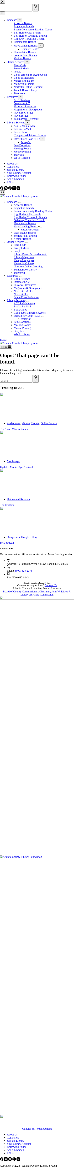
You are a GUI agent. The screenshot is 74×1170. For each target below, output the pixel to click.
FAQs (10, 182)
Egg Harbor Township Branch (30, 217)
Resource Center (30, 229)
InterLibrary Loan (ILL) (27, 315)
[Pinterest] (10, 188)
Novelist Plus (21, 294)
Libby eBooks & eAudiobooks (30, 254)
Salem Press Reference (26, 297)
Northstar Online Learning (28, 266)
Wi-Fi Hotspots (22, 334)
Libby (34, 537)
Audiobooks (13, 423)
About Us (12, 163)
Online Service (49, 423)
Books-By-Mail (22, 306)
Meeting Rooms (22, 324)
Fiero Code (20, 244)
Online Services (15, 241)
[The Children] (13, 493)
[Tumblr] (14, 188)
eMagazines (13, 537)
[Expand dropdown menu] (19, 202)
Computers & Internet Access (30, 312)
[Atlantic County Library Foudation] (37, 856)
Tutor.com (19, 272)
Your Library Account (19, 172)
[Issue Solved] (13, 531)
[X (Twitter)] (6, 1159)
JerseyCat (26, 318)
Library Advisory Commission (37, 594)
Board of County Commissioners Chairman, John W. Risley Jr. (37, 591)
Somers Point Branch (25, 235)
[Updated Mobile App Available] (13, 455)
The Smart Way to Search (14, 429)
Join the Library (15, 169)
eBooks (26, 423)
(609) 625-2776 (23, 570)
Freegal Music (21, 248)
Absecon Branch (23, 204)
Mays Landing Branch (26, 226)
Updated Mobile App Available (17, 467)
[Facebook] (2, 188)
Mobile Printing (22, 328)
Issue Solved (7, 542)
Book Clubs (20, 309)
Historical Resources (25, 284)
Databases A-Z (22, 281)
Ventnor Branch (22, 238)
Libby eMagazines (24, 257)
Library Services (16, 300)
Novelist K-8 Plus (23, 291)
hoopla (17, 251)
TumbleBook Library (25, 269)
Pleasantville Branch (25, 232)
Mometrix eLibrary (24, 263)
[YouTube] (18, 188)
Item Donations (22, 321)
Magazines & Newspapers (28, 288)
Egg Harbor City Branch (27, 214)
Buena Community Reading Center (33, 211)
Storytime (19, 331)
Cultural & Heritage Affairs (37, 1128)
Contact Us (13, 166)
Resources (12, 275)
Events (3, 340)
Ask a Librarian (15, 178)
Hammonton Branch (25, 223)
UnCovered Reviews (18, 499)
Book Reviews (22, 278)
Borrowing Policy (16, 175)
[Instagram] (6, 188)
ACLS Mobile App (24, 303)
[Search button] (36, 379)
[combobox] (16, 381)
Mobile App (13, 461)
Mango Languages (24, 260)
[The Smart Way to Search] (13, 417)
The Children (7, 505)
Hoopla (35, 423)
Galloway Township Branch (29, 220)
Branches (12, 201)
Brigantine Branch (24, 208)
